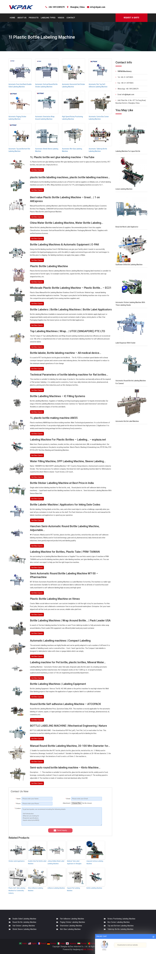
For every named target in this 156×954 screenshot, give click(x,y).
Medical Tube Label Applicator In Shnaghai (74, 862)
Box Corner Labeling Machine (118, 922)
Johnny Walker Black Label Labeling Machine (56, 862)
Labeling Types (48, 18)
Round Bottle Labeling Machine (24, 922)
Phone (18, 803)
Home (12, 18)
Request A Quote (131, 17)
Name (18, 799)
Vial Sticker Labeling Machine (23, 925)
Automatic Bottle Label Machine (127, 421)
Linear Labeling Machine (124, 189)
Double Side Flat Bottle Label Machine (37, 862)
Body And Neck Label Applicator (127, 227)
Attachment (66, 803)
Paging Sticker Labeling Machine (72, 922)
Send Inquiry (62, 830)
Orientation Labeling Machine (71, 925)
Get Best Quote (37, 170)
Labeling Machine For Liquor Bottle (128, 151)
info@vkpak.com (97, 7)
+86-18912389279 (57, 7)
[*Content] (16, 825)
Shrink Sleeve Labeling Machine (24, 929)
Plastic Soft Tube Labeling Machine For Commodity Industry (17, 890)
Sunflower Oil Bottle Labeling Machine (129, 264)
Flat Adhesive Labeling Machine (72, 919)
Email (67, 799)
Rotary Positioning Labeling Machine (121, 919)
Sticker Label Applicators (17, 861)
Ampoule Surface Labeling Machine (95, 862)
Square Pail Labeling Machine (73, 889)
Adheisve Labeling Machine (56, 888)
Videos (61, 18)
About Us (21, 18)
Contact (71, 18)
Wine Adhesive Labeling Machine (35, 889)
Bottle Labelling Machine (94, 888)
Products (33, 18)
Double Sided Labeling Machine (24, 919)
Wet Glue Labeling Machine (70, 929)
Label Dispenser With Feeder (125, 343)
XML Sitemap (88, 949)
